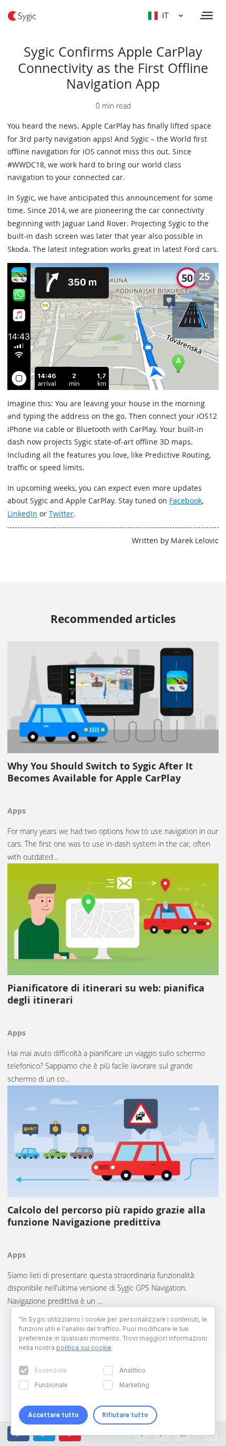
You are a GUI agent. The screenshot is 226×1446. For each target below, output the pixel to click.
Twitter (61, 514)
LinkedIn (22, 514)
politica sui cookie (83, 1348)
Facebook (185, 500)
